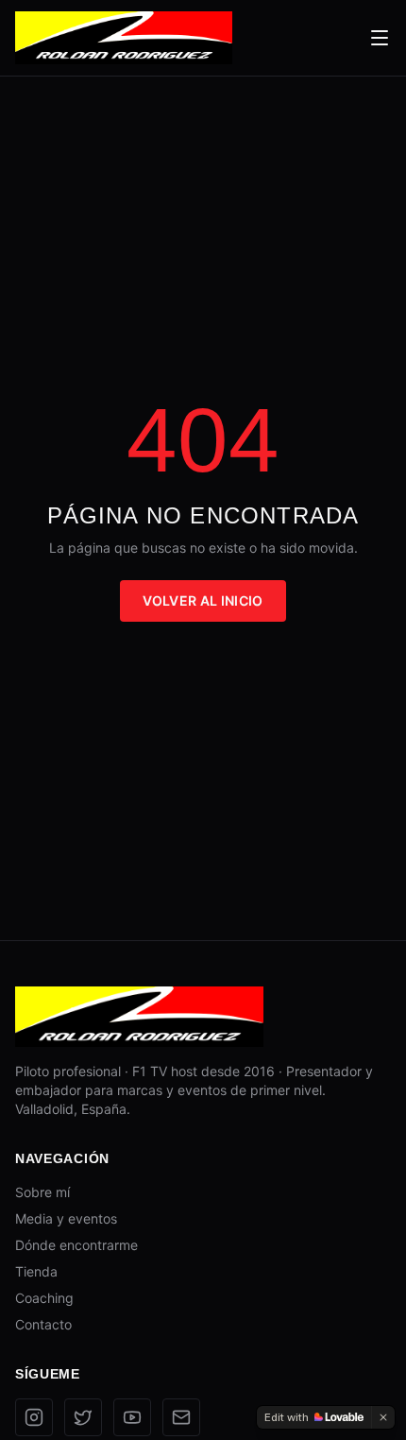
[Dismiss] (383, 1417)
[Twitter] (83, 1417)
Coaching (44, 1298)
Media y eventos (66, 1218)
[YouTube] (132, 1417)
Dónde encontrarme (76, 1245)
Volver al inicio (203, 600)
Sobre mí (42, 1192)
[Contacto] (181, 1417)
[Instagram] (34, 1417)
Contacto (43, 1324)
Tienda (36, 1271)
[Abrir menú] (379, 37)
